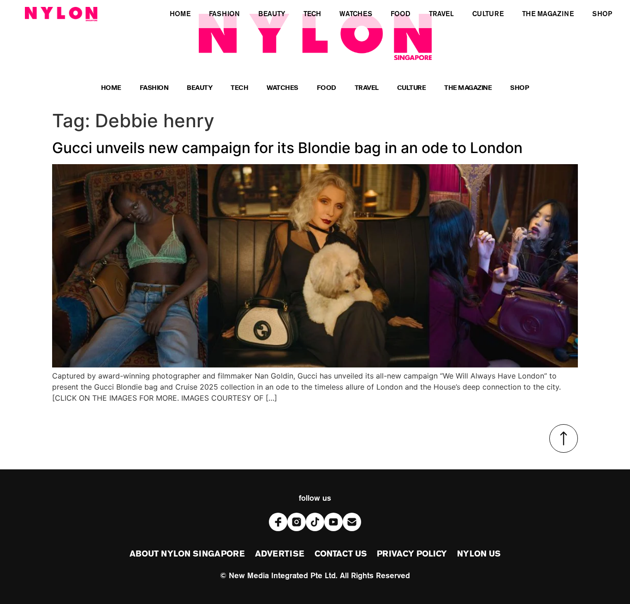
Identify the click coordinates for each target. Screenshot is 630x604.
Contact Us (341, 554)
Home (111, 88)
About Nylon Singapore (187, 554)
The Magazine (468, 88)
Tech (239, 88)
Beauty (199, 88)
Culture (411, 88)
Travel (367, 88)
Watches (282, 88)
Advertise (279, 554)
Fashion (154, 88)
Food (326, 88)
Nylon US (478, 554)
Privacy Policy (412, 554)
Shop (519, 88)
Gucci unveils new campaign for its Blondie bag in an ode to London (287, 148)
